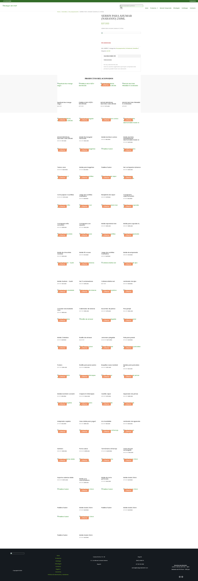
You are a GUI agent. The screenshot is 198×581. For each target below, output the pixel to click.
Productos (153, 8)
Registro (58, 569)
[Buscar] (121, 8)
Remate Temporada (165, 8)
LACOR (108, 51)
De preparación (74, 12)
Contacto (193, 8)
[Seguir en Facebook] (180, 577)
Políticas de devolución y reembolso (58, 574)
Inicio (146, 8)
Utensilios (64, 12)
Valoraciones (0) (110, 56)
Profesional (129, 48)
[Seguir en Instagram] (182, 577)
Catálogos (185, 8)
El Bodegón (176, 8)
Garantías (58, 572)
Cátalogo (58, 561)
